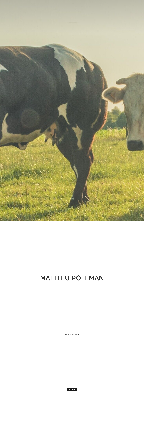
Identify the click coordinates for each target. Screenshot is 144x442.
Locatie (9, 1)
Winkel (3, 1)
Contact (14, 1)
